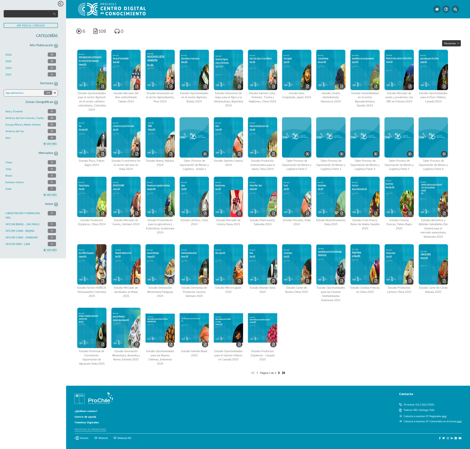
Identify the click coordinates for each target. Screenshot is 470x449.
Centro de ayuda (85, 416)
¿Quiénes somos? (86, 410)
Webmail (103, 438)
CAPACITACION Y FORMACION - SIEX (23, 215)
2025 (9, 61)
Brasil (9, 175)
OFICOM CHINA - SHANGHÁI (22, 237)
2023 (9, 74)
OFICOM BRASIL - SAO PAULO (22, 224)
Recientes (450, 43)
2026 (9, 54)
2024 (9, 67)
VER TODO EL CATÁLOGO (31, 25)
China (9, 162)
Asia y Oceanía (14, 111)
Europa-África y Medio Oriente (23, 124)
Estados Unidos (15, 182)
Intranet (84, 438)
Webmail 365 (124, 438)
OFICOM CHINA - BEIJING (20, 230)
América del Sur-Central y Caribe (25, 117)
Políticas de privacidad (90, 429)
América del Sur (15, 131)
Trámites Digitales (87, 422)
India (8, 188)
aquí (444, 416)
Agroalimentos (15, 92)
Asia (8, 137)
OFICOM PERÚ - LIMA (18, 244)
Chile (8, 168)
